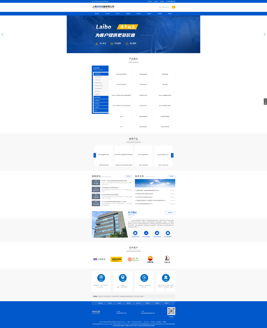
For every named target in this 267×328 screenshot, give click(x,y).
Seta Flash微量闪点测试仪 (165, 105)
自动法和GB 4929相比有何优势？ (144, 197)
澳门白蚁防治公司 (108, 296)
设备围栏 (142, 296)
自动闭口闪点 (98, 79)
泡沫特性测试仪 (98, 77)
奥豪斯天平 (97, 94)
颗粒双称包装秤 (129, 296)
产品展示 (119, 303)
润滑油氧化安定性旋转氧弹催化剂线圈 (104, 165)
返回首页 (150, 1)
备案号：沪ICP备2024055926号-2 (134, 321)
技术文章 (139, 13)
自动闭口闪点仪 (143, 105)
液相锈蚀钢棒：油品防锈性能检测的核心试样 (147, 190)
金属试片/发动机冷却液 (143, 165)
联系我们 (162, 1)
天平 (121, 126)
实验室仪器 (98, 74)
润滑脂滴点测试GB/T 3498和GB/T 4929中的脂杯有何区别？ (151, 200)
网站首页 (97, 13)
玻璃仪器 (97, 103)
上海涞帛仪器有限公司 (103, 1)
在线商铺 (159, 13)
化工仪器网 (158, 321)
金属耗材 (97, 100)
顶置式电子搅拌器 (99, 85)
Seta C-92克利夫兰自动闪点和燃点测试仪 (121, 106)
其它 (96, 110)
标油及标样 (98, 97)
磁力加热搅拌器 (98, 88)
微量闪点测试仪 (98, 82)
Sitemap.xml (146, 321)
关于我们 (107, 13)
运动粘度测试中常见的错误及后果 (110, 187)
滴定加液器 (97, 91)
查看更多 (129, 176)
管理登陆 (164, 321)
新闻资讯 (128, 13)
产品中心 (118, 13)
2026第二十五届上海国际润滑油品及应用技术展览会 (114, 180)
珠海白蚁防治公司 (116, 296)
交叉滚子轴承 (136, 296)
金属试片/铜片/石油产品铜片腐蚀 (163, 165)
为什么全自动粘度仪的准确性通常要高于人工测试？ (114, 201)
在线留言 (156, 1)
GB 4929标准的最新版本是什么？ (144, 203)
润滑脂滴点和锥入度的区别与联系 (144, 193)
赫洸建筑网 (122, 296)
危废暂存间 (100, 296)
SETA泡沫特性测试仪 (121, 84)
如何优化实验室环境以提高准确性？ (110, 194)
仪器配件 (97, 107)
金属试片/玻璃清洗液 (123, 165)
